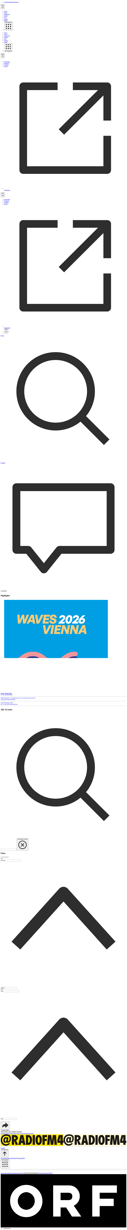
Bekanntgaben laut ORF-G (45, 1173)
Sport (5, 13)
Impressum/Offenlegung (7, 1173)
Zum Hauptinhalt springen (11, 2)
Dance (6, 66)
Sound (6, 19)
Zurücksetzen (4, 857)
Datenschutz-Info (18, 1173)
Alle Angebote (8, 22)
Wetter (6, 16)
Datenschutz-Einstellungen (30, 1173)
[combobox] (63, 923)
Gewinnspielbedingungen (26, 1133)
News (5, 11)
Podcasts (6, 63)
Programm (7, 61)
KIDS (5, 20)
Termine (6, 65)
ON (5, 17)
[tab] (2, 1132)
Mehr (3, 193)
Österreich (7, 14)
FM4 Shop (16, 1133)
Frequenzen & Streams (7, 1133)
